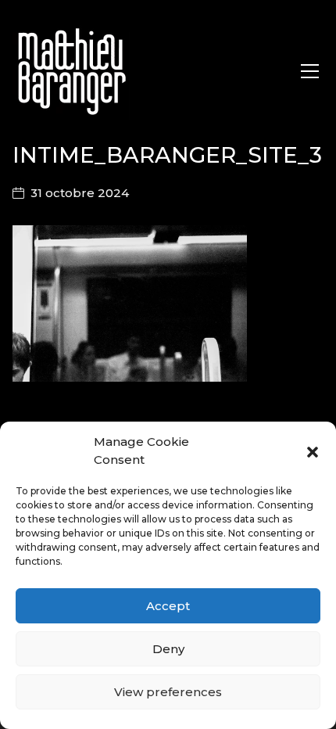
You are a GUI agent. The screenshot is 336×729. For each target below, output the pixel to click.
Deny (168, 648)
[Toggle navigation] (309, 71)
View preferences (168, 691)
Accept (168, 605)
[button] (312, 451)
